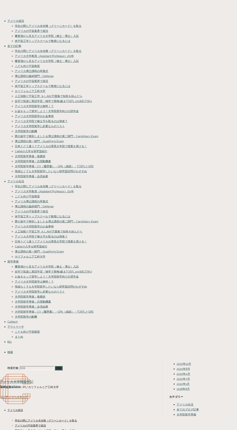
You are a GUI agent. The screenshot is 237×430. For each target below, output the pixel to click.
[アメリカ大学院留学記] (15, 414)
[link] (10, 352)
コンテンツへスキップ (14, 397)
